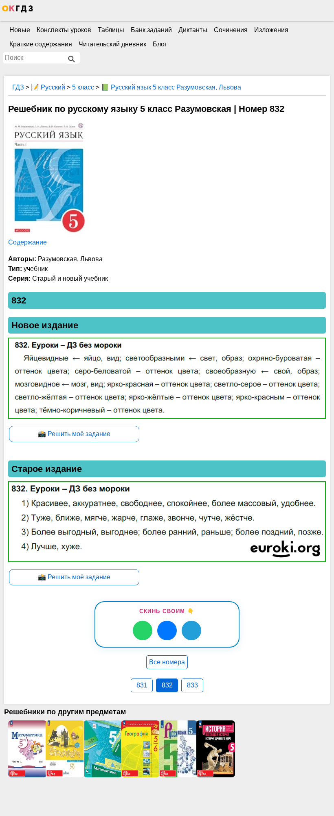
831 (141, 685)
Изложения (271, 29)
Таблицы (111, 29)
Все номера (167, 662)
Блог (160, 44)
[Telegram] (191, 630)
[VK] (167, 630)
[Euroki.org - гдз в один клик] (17, 10)
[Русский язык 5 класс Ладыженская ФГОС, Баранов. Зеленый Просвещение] (177, 748)
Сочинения (231, 29)
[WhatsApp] (142, 630)
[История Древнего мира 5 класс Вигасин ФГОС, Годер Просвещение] (215, 748)
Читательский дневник (112, 44)
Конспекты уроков (64, 29)
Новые (19, 29)
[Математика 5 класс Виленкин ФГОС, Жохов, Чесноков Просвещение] (27, 748)
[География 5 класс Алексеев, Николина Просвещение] (139, 748)
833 (192, 685)
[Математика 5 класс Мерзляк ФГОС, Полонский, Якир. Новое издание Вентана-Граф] (102, 748)
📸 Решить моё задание (74, 433)
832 (167, 685)
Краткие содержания (40, 44)
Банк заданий (151, 29)
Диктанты (192, 29)
